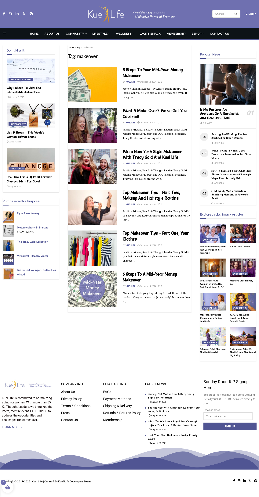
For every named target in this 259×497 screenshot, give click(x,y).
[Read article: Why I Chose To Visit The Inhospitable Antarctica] (31, 71)
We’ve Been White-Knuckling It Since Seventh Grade (240, 318)
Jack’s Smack (150, 33)
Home (34, 33)
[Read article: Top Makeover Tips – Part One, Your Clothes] (92, 248)
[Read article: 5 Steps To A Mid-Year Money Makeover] (92, 289)
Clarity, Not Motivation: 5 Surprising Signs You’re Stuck (171, 395)
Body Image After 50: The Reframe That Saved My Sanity (243, 352)
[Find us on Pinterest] (31, 14)
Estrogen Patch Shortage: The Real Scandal (213, 351)
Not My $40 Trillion (240, 246)
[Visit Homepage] (129, 14)
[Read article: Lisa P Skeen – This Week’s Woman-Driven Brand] (31, 115)
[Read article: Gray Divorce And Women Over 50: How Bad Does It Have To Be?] (213, 268)
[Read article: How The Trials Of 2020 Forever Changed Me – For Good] (31, 160)
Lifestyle (100, 33)
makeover (88, 47)
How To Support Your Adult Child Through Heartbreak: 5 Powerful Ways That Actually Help (231, 174)
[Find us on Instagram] (10, 14)
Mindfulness (17, 168)
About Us (52, 33)
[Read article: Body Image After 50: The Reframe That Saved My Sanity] (243, 336)
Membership (176, 33)
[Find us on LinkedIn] (17, 14)
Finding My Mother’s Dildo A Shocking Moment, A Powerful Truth (229, 194)
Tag (78, 47)
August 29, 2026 (158, 402)
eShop (197, 33)
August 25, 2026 (158, 443)
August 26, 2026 (158, 415)
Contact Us (219, 33)
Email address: (212, 410)
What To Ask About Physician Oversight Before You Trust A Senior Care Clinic (173, 423)
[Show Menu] (4, 34)
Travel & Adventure (20, 79)
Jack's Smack (210, 240)
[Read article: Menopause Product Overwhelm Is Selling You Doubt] (213, 302)
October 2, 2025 (16, 97)
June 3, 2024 (15, 141)
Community (75, 33)
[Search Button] (236, 14)
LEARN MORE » (12, 427)
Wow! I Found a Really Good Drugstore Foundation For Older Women (231, 154)
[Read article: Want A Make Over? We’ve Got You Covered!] (92, 125)
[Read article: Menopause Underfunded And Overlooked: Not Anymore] (213, 233)
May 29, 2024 (15, 186)
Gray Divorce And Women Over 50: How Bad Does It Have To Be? (212, 283)
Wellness (124, 33)
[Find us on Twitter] (24, 14)
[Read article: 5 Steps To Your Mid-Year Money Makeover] (92, 84)
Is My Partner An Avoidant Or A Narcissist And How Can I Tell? (219, 113)
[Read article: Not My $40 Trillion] (243, 233)
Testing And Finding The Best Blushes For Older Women (230, 136)
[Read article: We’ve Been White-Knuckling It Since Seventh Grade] (243, 302)
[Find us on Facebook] (4, 14)
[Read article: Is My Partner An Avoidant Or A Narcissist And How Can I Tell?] (228, 84)
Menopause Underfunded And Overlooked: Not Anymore (213, 249)
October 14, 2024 (148, 81)
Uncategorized (18, 124)
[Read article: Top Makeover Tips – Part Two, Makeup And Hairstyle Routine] (92, 207)
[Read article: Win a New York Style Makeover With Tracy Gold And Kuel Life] (92, 166)
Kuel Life (130, 81)
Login (252, 13)
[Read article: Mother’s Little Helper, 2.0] (243, 268)
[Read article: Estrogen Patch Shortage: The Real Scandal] (213, 336)
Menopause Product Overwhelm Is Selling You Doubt (211, 318)
